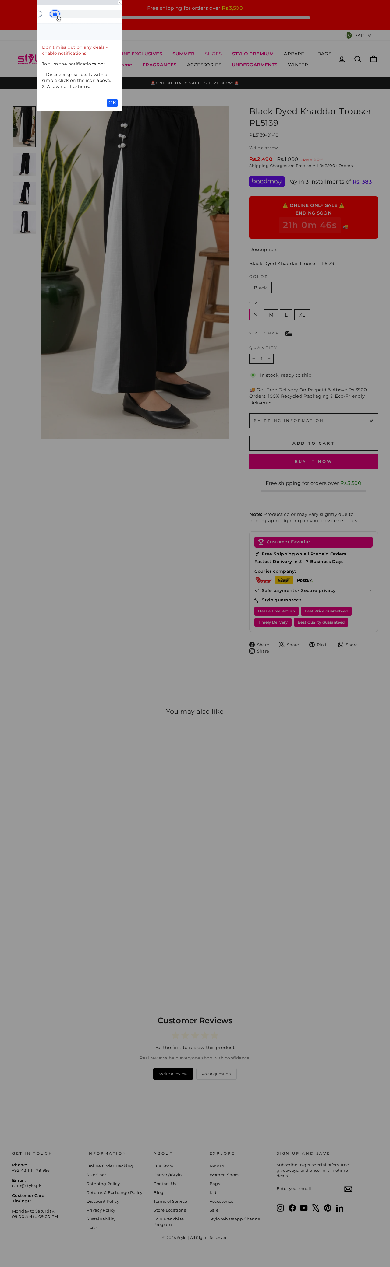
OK (112, 103)
